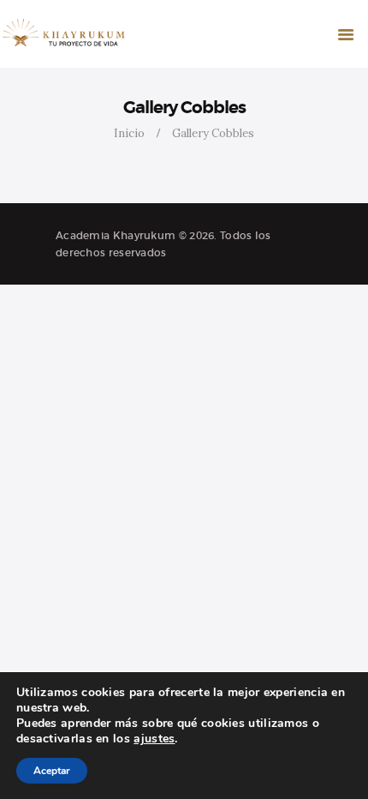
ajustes (154, 739)
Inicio (129, 133)
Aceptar (51, 771)
